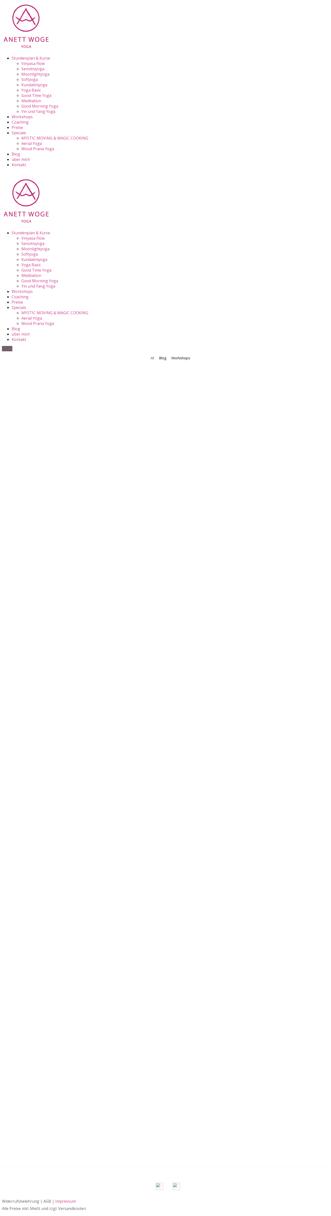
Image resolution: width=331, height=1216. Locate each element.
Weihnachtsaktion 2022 (26, 379)
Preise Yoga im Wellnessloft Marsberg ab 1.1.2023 (54, 1076)
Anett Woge (25, 436)
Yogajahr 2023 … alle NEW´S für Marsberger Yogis (53, 480)
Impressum (65, 1201)
